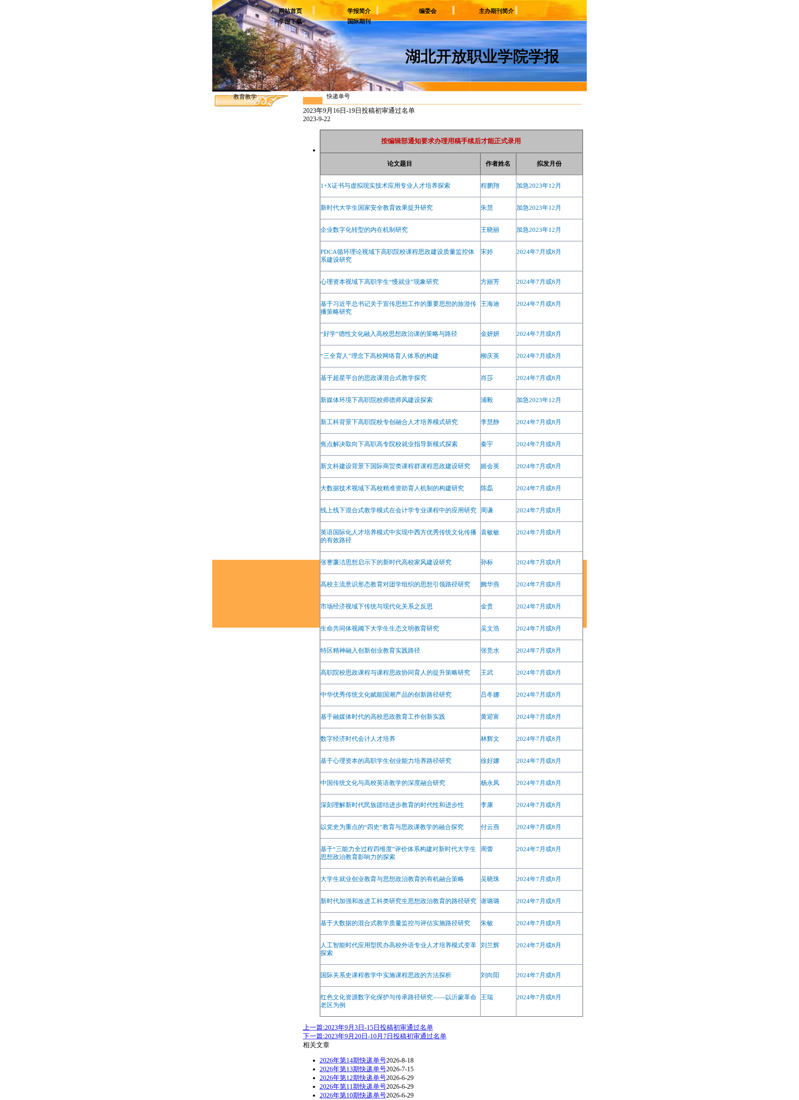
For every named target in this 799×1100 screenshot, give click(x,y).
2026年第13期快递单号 (353, 1069)
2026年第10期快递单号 (353, 1095)
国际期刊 (359, 21)
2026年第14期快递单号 (353, 1060)
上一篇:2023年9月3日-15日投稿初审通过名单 (368, 1027)
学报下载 (290, 21)
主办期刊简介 (496, 11)
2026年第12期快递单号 (353, 1077)
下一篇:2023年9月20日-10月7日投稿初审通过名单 (375, 1036)
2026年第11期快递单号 (353, 1086)
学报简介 (359, 11)
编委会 (428, 11)
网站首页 (290, 11)
